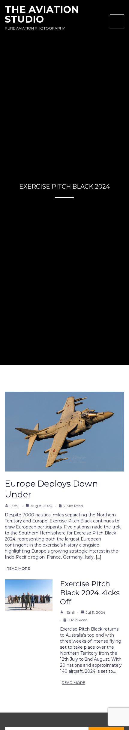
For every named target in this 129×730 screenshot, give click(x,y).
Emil (15, 505)
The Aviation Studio (42, 14)
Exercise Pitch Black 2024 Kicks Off (90, 592)
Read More (18, 568)
